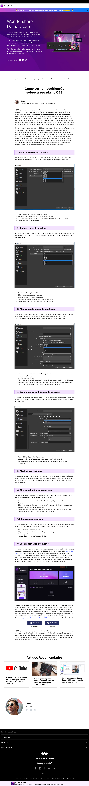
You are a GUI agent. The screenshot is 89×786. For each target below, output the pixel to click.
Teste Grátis (36, 622)
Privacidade (29, 778)
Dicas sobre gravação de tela (61, 79)
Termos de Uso (50, 778)
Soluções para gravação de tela (38, 79)
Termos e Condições (20, 778)
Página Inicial (21, 79)
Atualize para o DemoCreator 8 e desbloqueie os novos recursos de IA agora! (44, 10)
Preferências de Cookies (39, 778)
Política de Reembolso (60, 778)
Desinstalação (70, 778)
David (23, 101)
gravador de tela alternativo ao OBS (35, 618)
